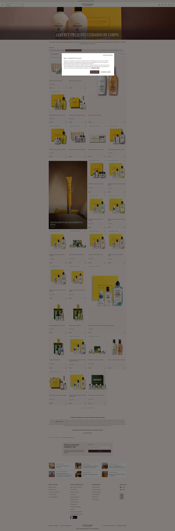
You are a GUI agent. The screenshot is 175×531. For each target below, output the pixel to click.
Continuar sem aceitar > (108, 55)
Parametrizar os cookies (105, 72)
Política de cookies (95, 68)
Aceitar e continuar (95, 72)
